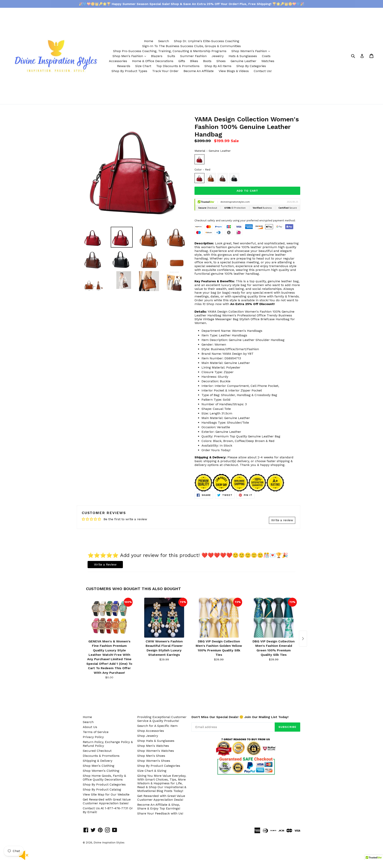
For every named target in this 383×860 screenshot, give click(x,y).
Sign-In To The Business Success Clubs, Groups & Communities (191, 46)
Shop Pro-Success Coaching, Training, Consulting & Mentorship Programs (169, 51)
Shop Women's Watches (155, 751)
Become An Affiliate (199, 71)
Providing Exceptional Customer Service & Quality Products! (162, 719)
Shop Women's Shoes (153, 761)
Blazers (156, 56)
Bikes (194, 61)
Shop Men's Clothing (98, 766)
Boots (207, 61)
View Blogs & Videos (234, 71)
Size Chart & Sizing (151, 771)
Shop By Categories (251, 66)
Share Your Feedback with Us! (160, 813)
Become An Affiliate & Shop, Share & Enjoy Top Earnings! (158, 806)
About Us (90, 727)
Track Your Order (165, 71)
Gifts (181, 61)
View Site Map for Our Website (106, 794)
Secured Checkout (97, 751)
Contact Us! (262, 71)
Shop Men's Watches (153, 746)
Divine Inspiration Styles (109, 842)
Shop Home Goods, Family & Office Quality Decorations (104, 777)
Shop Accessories (150, 731)
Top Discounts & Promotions (177, 66)
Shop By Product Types (129, 71)
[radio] (199, 159)
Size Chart (143, 66)
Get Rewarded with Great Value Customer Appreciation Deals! (161, 798)
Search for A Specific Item (157, 726)
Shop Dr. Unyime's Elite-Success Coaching (206, 41)
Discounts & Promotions (101, 756)
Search (163, 41)
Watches (267, 61)
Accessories (118, 61)
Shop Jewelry (147, 736)
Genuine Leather (243, 61)
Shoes (221, 61)
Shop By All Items (217, 66)
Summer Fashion (193, 56)
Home (148, 41)
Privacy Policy (93, 737)
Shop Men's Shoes (151, 756)
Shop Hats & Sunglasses (155, 741)
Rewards (123, 66)
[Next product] (303, 639)
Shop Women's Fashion (251, 51)
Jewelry (218, 56)
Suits (171, 56)
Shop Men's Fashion (130, 56)
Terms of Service (96, 732)
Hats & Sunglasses (243, 56)
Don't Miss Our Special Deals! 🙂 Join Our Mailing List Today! (240, 717)
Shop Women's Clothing (101, 771)
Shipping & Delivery (97, 761)
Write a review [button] (282, 520)
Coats (266, 56)
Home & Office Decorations (152, 61)
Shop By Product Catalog (102, 789)
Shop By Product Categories (104, 784)
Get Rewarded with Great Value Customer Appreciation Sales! (107, 801)
